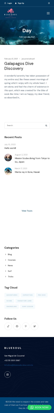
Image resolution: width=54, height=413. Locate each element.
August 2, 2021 (21, 155)
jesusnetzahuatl (28, 59)
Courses (12, 260)
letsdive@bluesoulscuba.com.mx (18, 365)
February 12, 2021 (11, 59)
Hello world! (10, 148)
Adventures (12, 295)
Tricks (10, 276)
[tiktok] (8, 326)
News (10, 265)
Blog (10, 254)
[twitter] (34, 326)
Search (46, 125)
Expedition (28, 295)
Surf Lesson (27, 306)
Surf (10, 271)
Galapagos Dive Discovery (19, 66)
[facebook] (17, 326)
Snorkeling (12, 306)
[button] (39, 407)
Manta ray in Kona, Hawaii (27, 172)
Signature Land (25, 301)
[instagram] (49, 3)
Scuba (9, 301)
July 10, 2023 (10, 144)
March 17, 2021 (21, 168)
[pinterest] (26, 326)
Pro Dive (42, 295)
